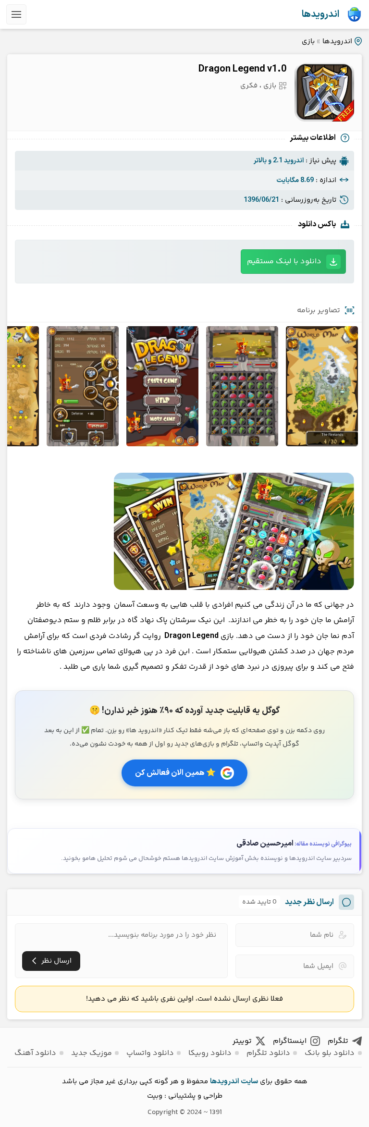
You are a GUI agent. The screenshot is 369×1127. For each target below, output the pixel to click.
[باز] (16, 14)
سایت (249, 1081)
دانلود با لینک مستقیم (284, 262)
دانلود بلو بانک (330, 1053)
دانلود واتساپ (150, 1053)
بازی (308, 41)
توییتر (242, 1041)
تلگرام (338, 1041)
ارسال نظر (56, 961)
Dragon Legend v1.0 (242, 69)
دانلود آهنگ (35, 1053)
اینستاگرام (290, 1041)
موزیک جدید (91, 1053)
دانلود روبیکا (210, 1053)
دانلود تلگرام (268, 1053)
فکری (249, 85)
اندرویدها (320, 14)
